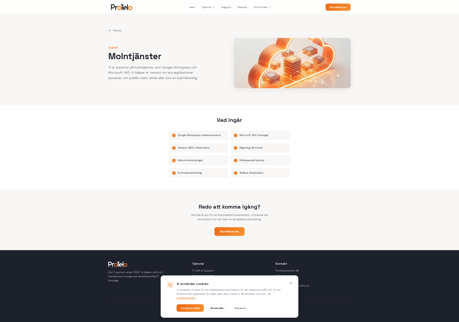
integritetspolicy (186, 297)
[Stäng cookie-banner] (290, 283)
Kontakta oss (338, 7)
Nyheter (242, 7)
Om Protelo (261, 7)
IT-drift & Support (203, 270)
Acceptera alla (190, 308)
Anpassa (239, 308)
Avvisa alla (216, 308)
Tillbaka (117, 30)
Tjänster (206, 7)
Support (226, 7)
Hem (192, 7)
